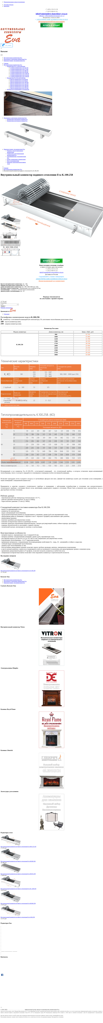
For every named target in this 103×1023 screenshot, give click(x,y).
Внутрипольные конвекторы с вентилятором (13, 929)
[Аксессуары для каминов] (51, 812)
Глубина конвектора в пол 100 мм (19, 73)
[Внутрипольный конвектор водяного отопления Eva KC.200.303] (11, 887)
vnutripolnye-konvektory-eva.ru (16, 1009)
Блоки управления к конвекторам (16, 159)
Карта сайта (4, 942)
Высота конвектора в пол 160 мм (19, 85)
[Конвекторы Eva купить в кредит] (51, 27)
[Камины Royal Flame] (51, 730)
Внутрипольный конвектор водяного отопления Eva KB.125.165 (18, 846)
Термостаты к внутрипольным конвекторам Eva (15, 154)
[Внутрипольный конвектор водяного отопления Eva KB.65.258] (11, 872)
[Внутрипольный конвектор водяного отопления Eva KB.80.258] (11, 902)
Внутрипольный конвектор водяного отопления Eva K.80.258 (18, 917)
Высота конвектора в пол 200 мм (19, 86)
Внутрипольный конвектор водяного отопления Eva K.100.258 (18, 570)
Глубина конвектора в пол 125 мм (19, 75)
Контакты (6, 6)
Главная (6, 63)
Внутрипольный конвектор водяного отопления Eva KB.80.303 (18, 861)
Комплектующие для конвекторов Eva (14, 60)
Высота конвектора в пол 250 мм (19, 88)
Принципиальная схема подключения (14, 2)
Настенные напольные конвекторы (11, 933)
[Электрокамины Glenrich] (51, 771)
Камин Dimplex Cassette (7, 949)
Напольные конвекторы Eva (9, 935)
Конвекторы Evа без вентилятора (16, 78)
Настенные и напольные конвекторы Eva (15, 59)
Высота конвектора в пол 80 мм (19, 79)
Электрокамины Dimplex (8, 948)
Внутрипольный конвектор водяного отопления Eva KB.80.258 (18, 903)
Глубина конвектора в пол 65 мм (19, 67)
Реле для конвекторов (13, 161)
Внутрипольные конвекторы (9, 927)
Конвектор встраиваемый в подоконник (18, 89)
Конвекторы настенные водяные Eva (17, 121)
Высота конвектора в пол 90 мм (19, 80)
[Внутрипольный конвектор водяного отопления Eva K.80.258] (11, 915)
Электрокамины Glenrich (8, 952)
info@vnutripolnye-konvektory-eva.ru (51, 14)
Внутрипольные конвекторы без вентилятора (13, 930)
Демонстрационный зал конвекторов (52, 21)
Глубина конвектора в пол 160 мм (19, 76)
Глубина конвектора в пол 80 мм (19, 70)
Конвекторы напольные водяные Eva (17, 119)
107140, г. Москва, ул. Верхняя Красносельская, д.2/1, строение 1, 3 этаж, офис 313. (23, 960)
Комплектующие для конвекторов (10, 938)
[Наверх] (1, 1007)
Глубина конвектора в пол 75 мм (19, 69)
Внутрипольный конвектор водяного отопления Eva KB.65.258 (18, 874)
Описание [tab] (6, 314)
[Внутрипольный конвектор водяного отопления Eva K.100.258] (11, 569)
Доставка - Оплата (6, 940)
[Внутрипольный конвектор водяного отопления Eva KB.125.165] (11, 845)
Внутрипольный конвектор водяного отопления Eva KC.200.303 (18, 888)
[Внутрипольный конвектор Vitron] (51, 647)
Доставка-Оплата (8, 4)
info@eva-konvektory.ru (8, 966)
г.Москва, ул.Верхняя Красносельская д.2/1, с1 (51, 15)
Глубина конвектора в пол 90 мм (19, 72)
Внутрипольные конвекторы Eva (13, 57)
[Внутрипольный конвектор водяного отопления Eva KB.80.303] (11, 860)
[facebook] (2, 975)
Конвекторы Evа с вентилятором (16, 66)
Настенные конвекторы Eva (9, 936)
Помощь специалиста (6, 307)
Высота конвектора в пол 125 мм (19, 83)
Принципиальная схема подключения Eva (12, 939)
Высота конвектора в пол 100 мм (19, 82)
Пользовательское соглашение (8, 1014)
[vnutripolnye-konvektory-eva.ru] (13, 42)
